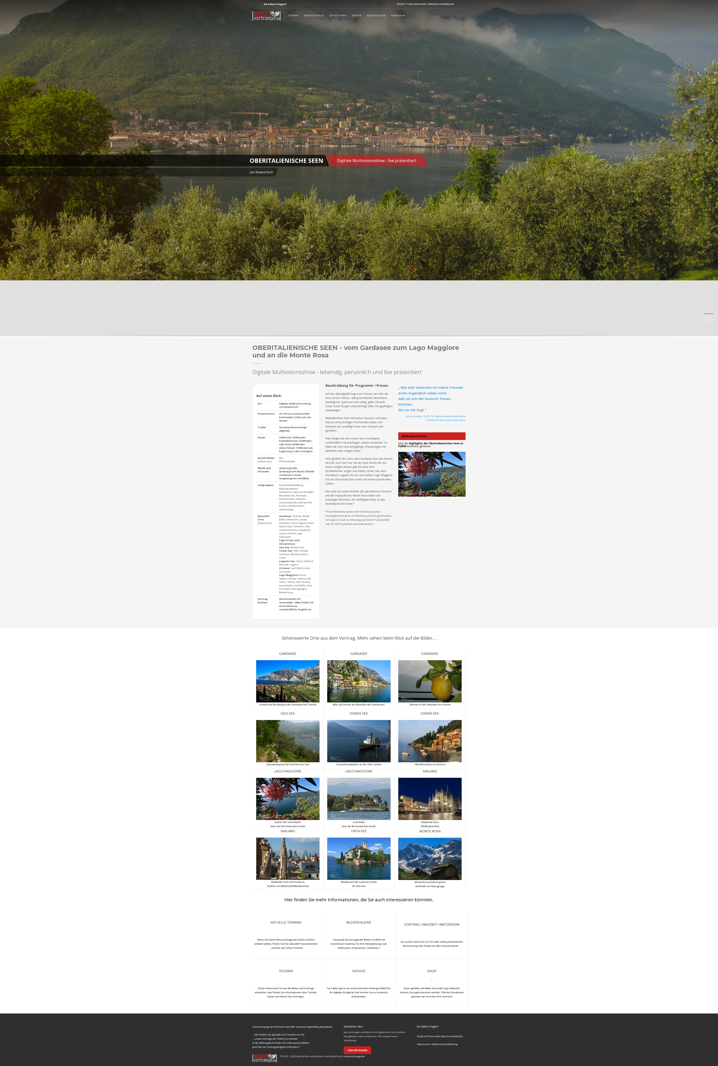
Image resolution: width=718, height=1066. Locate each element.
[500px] (261, 4)
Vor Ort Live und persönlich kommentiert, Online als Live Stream (295, 417)
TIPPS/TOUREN (337, 15)
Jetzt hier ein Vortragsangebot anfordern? (276, 1047)
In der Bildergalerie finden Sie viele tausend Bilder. (281, 1043)
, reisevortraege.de (354, 1056)
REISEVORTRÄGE (314, 15)
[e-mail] (288, 4)
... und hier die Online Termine (286, 948)
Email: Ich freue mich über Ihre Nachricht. (440, 1036)
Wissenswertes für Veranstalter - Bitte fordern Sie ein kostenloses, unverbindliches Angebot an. (296, 604)
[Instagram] (255, 4)
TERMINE (293, 15)
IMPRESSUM (398, 15)
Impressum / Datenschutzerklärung (437, 1044)
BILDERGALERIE (376, 15)
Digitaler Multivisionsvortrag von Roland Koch (295, 405)
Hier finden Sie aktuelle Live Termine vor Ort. (279, 1034)
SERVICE (357, 15)
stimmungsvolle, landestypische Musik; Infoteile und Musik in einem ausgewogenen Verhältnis (296, 473)
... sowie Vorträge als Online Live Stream (275, 1038)
